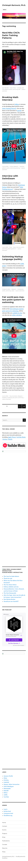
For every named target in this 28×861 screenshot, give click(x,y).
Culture (11, 166)
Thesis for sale (8, 578)
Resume (4, 848)
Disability (4, 397)
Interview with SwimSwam (10, 177)
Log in (5, 809)
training (18, 168)
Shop (3, 837)
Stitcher (4, 439)
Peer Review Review (9, 599)
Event (11, 87)
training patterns (12, 248)
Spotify (19, 110)
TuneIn (10, 439)
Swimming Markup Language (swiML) (12, 257)
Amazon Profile (8, 776)
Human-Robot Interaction (12, 572)
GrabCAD (6, 782)
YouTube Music (20, 437)
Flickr (5, 778)
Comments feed (8, 813)
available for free (17, 313)
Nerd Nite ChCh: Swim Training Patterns (11, 35)
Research (16, 166)
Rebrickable (7, 788)
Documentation (13, 396)
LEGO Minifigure (9, 786)
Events (4, 830)
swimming (15, 89)
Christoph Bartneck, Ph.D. (14, 5)
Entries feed (7, 811)
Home (4, 822)
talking (17, 104)
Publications (6, 841)
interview (22, 166)
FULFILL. (6, 780)
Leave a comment (19, 290)
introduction (20, 289)
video (12, 290)
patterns (7, 89)
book (14, 247)
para (13, 397)
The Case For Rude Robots (11, 576)
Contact (4, 826)
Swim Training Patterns (9, 108)
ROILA (5, 792)
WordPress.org (8, 815)
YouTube (6, 797)
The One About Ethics (10, 584)
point (16, 397)
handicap (9, 397)
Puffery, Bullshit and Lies (11, 587)
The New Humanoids (10, 593)
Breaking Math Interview (10, 98)
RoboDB (6, 790)
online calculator (17, 315)
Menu (4, 9)
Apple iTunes (12, 437)
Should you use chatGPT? (11, 601)
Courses (4, 844)
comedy (19, 87)
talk (19, 89)
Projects (4, 833)
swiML (10, 89)
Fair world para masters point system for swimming (13, 300)
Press (14, 87)
